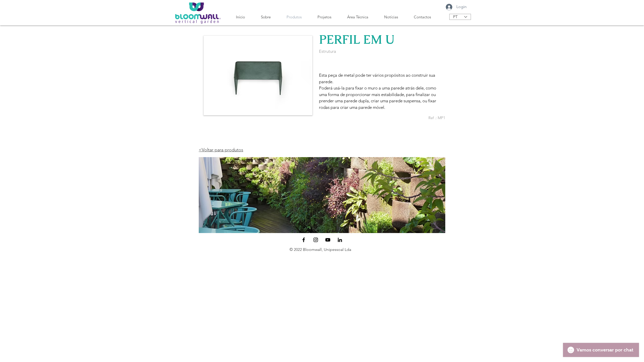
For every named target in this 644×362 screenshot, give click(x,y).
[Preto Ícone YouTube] (328, 240)
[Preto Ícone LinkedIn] (340, 240)
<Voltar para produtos (221, 150)
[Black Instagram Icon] (316, 240)
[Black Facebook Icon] (304, 240)
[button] (322, 195)
